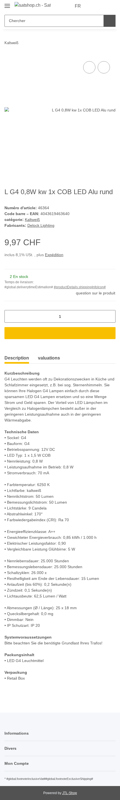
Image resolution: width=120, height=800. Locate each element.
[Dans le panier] (60, 333)
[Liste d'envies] (102, 6)
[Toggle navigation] (7, 3)
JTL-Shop (69, 793)
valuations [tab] (49, 358)
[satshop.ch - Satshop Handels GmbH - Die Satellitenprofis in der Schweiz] (33, 5)
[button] (93, 6)
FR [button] (78, 6)
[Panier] (111, 6)
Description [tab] (16, 358)
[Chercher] (110, 21)
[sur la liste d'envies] (104, 67)
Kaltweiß (32, 219)
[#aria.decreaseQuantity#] (11, 316)
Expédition (54, 255)
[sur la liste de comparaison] (89, 67)
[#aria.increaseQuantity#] (109, 316)
